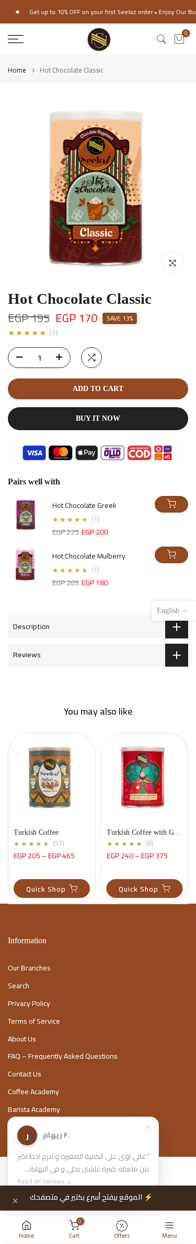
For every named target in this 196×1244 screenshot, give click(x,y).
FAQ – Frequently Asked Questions (63, 1056)
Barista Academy (34, 1110)
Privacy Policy (29, 1004)
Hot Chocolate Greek (84, 506)
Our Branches (29, 968)
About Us (22, 1039)
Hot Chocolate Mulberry (88, 556)
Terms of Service (34, 1021)
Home (17, 70)
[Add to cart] (171, 504)
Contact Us (24, 1074)
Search (18, 986)
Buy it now (98, 418)
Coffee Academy (33, 1092)
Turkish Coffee (36, 832)
